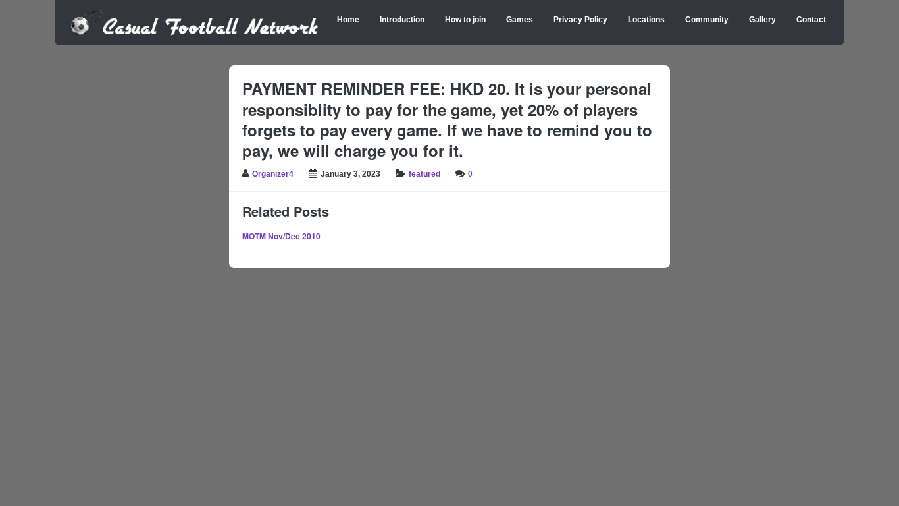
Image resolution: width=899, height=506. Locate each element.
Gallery (762, 19)
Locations (646, 19)
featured (424, 174)
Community (707, 19)
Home (348, 19)
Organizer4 (273, 174)
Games (519, 19)
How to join (465, 19)
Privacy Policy (580, 19)
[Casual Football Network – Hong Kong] (194, 33)
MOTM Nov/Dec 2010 (281, 236)
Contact (811, 19)
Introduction (402, 19)
